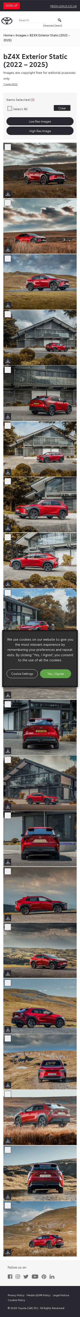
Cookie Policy (16, 1300)
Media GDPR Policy (38, 1295)
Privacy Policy (16, 1295)
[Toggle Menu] (74, 20)
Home (7, 35)
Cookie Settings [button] (22, 673)
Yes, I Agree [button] (56, 673)
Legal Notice (61, 1295)
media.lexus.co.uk (63, 6)
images (21, 35)
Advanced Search (52, 25)
